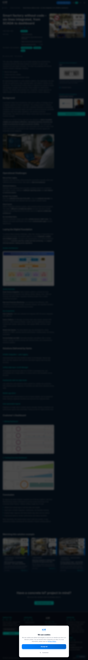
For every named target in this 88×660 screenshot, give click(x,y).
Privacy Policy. (52, 641)
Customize (45, 652)
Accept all (44, 646)
